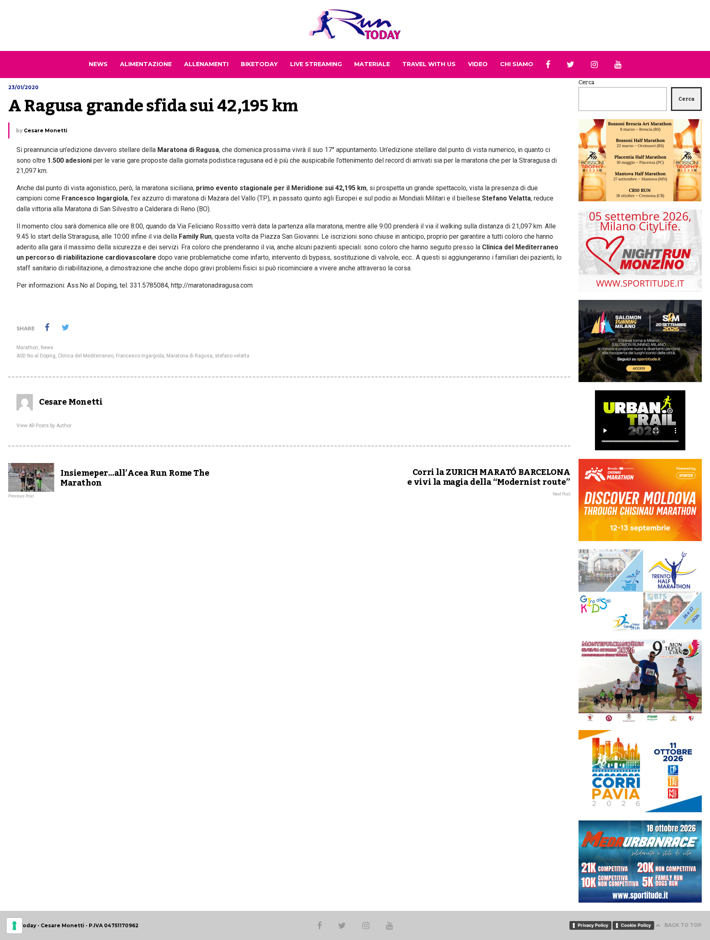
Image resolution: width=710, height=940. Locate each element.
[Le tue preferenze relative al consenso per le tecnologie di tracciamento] (14, 925)
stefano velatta (232, 356)
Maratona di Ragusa (189, 356)
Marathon (27, 347)
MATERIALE (372, 64)
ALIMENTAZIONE (146, 64)
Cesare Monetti (45, 130)
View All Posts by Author (43, 426)
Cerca (587, 82)
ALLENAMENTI (206, 64)
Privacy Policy (593, 925)
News (47, 347)
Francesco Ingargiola (140, 356)
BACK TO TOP (683, 925)
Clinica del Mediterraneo (85, 356)
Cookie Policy (636, 925)
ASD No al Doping (35, 356)
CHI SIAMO (516, 64)
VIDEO (478, 64)
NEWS (98, 64)
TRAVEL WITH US (429, 64)
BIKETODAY (259, 64)
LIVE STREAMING (316, 64)
